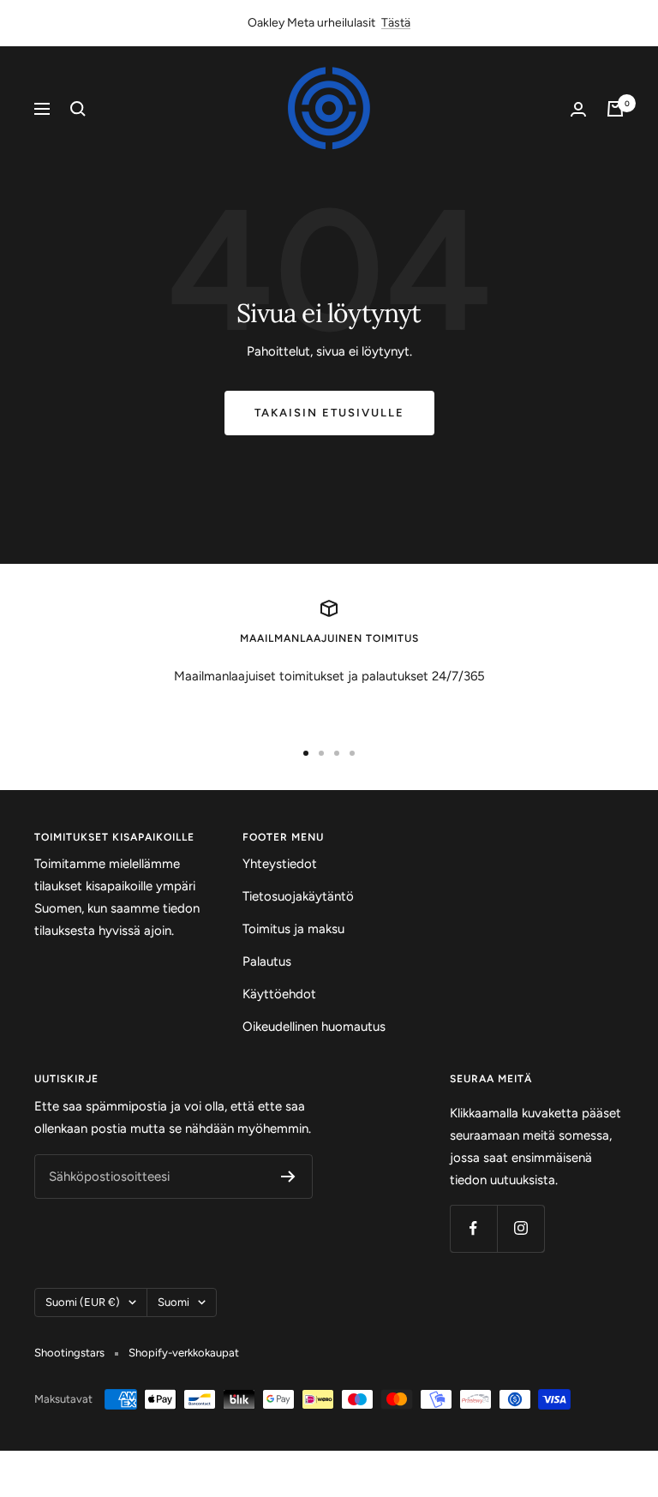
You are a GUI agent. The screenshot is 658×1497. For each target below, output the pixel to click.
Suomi (173, 1302)
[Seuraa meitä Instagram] (520, 1228)
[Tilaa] (288, 1177)
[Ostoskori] (615, 109)
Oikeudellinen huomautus (314, 1026)
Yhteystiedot (279, 863)
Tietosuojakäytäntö (298, 896)
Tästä (395, 22)
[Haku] (78, 109)
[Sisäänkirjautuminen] (578, 109)
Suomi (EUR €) (82, 1302)
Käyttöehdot (279, 994)
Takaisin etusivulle (329, 412)
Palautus (266, 961)
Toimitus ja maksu (293, 929)
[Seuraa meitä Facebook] (473, 1228)
